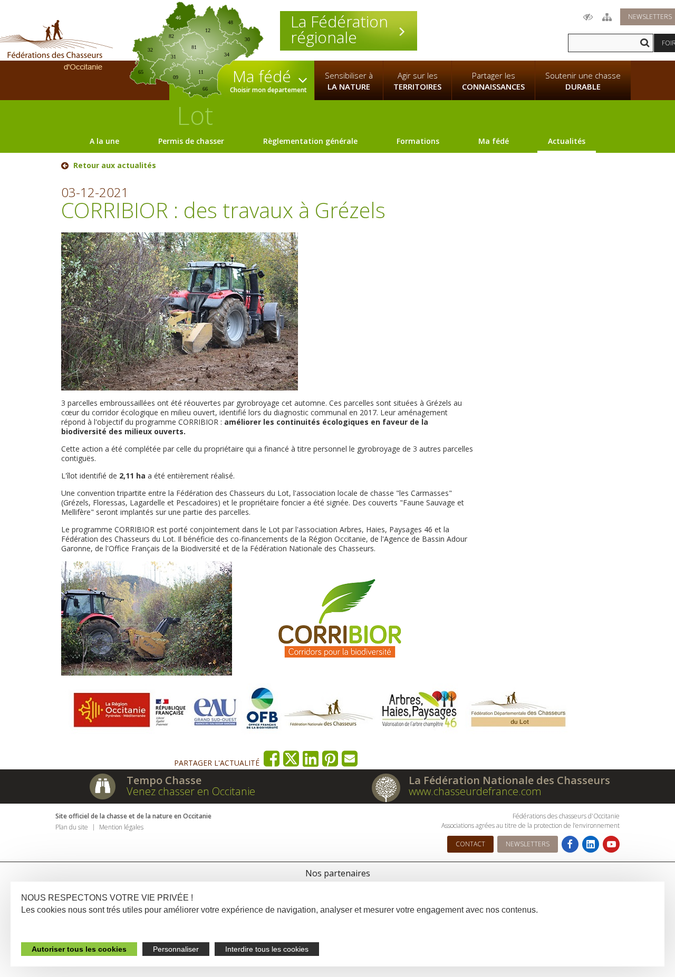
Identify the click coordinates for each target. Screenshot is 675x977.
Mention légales (121, 827)
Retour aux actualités (114, 165)
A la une (104, 141)
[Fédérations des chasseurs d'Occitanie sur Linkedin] (590, 844)
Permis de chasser (191, 141)
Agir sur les (417, 81)
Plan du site (71, 827)
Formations (418, 141)
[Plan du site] (607, 16)
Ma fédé (493, 141)
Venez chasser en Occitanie (191, 791)
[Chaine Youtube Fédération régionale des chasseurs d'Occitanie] (611, 844)
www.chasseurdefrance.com (475, 791)
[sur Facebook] (272, 758)
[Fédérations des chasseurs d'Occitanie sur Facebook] (570, 844)
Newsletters (527, 843)
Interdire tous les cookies (266, 949)
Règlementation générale (310, 141)
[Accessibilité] (588, 16)
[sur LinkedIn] (311, 758)
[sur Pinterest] (330, 758)
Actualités (566, 141)
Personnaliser (176, 949)
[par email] (350, 758)
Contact (470, 843)
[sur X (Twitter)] (291, 758)
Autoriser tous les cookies (79, 949)
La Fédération (339, 29)
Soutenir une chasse (583, 81)
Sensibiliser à (349, 81)
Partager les (493, 81)
